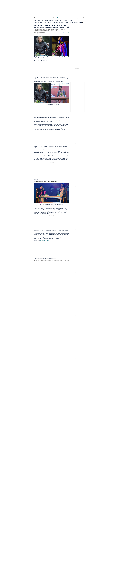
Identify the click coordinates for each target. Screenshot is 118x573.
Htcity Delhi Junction (40, 260)
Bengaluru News (55, 22)
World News (56, 20)
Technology (66, 22)
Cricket (42, 20)
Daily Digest (76, 22)
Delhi (38, 258)
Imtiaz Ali (41, 258)
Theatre (47, 258)
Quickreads (71, 22)
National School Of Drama (52, 258)
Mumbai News (61, 22)
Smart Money (37, 22)
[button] (34, 18)
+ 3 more (80, 22)
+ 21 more (70, 20)
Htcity (35, 258)
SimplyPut (45, 22)
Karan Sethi (36, 33)
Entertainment (51, 20)
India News (46, 20)
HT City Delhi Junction (44, 240)
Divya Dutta (44, 258)
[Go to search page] (36, 18)
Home (35, 20)
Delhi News (49, 22)
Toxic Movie (65, 20)
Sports (41, 22)
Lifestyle (61, 20)
